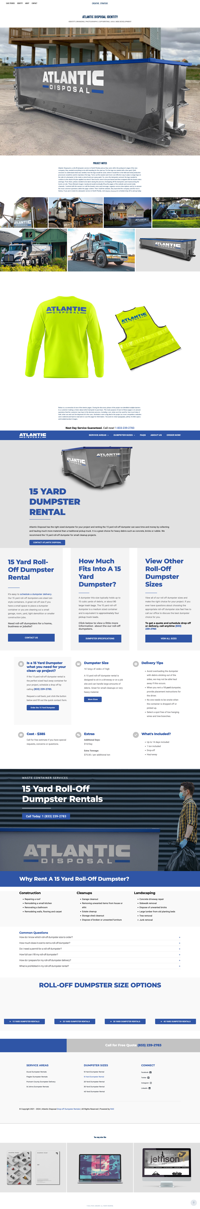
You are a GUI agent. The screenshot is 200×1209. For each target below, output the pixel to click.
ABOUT (27, 3)
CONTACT (34, 3)
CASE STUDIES (10, 3)
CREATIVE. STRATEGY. (100, 3)
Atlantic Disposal (111, 191)
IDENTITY (20, 3)
